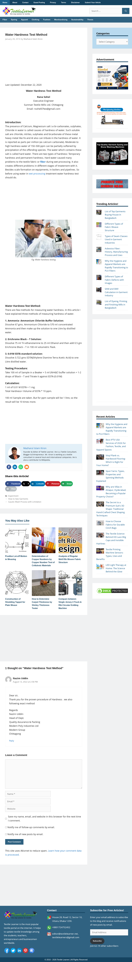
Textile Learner (63, 960)
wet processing (37, 173)
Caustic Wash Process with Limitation (24, 501)
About (14, 2)
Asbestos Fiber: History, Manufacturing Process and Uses (116, 252)
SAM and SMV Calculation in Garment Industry (116, 292)
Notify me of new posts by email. (25, 834)
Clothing (35, 20)
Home (5, 2)
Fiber (5, 20)
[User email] (26, 467)
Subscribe (97, 941)
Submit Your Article (93, 2)
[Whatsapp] (20, 467)
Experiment (13, 496)
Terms (63, 2)
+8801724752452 (61, 927)
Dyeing (14, 20)
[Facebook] (9, 467)
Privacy (53, 2)
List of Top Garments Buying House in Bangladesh (115, 214)
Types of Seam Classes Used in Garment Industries (116, 239)
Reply (11, 740)
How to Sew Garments (18, 498)
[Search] (125, 11)
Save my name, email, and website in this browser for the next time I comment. (44, 818)
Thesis (90, 20)
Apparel (24, 20)
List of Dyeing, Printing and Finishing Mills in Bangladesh (116, 304)
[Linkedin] (15, 467)
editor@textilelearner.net (65, 933)
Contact (25, 2)
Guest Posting (39, 2)
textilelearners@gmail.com (65, 937)
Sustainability (77, 20)
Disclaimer (75, 2)
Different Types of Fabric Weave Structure (114, 227)
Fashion (46, 20)
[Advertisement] (43, 62)
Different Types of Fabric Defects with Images (114, 280)
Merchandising (60, 20)
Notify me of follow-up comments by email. (31, 827)
